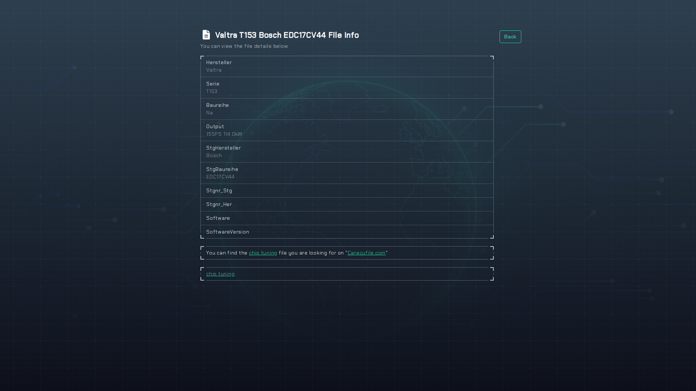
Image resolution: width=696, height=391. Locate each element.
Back (510, 36)
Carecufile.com (367, 252)
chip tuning (263, 252)
